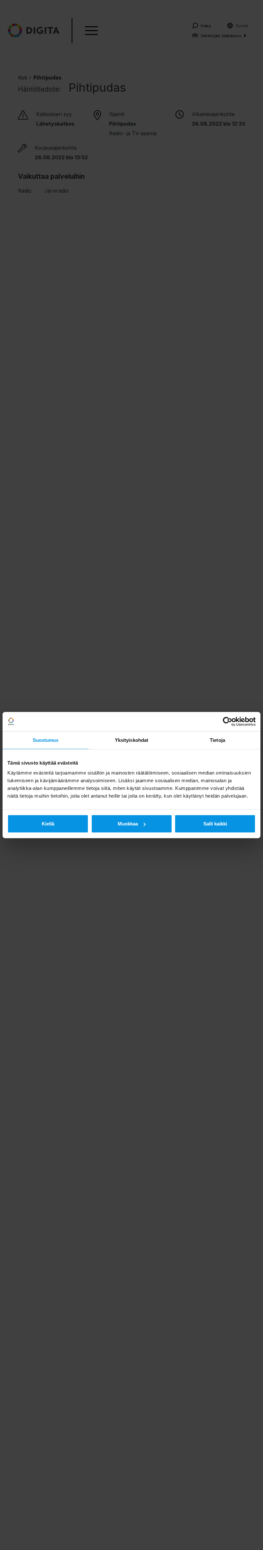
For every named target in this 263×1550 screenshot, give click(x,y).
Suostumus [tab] (46, 739)
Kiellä (48, 823)
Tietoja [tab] (217, 739)
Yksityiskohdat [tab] (131, 739)
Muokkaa (128, 823)
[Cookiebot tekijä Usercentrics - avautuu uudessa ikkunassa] (227, 721)
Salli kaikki (215, 823)
